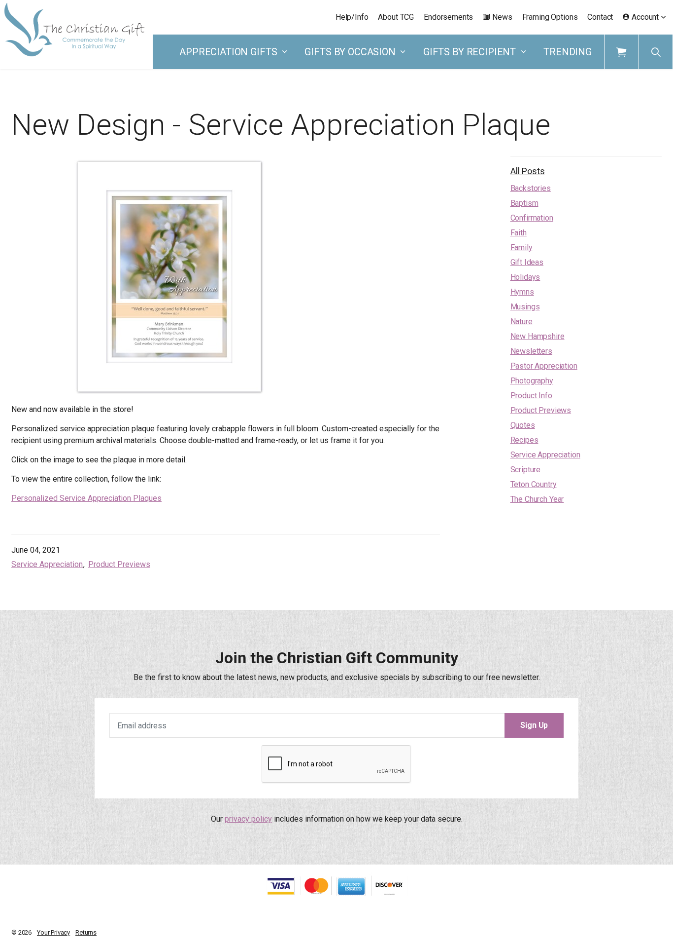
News (502, 17)
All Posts (527, 171)
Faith (518, 232)
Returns (86, 932)
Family (521, 247)
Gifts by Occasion (349, 52)
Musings (525, 306)
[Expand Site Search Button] (656, 52)
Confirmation (531, 218)
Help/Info (352, 17)
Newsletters (531, 351)
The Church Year (537, 499)
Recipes (524, 440)
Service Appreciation (47, 564)
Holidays (525, 277)
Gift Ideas (527, 262)
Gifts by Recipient (469, 52)
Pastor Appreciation (543, 366)
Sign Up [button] (534, 725)
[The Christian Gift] (74, 29)
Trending (567, 52)
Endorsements (448, 17)
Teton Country (533, 484)
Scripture (525, 469)
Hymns (522, 292)
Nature (521, 321)
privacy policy (248, 819)
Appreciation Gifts (228, 52)
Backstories (530, 188)
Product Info (531, 395)
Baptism (524, 203)
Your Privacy (53, 932)
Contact (600, 17)
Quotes (522, 425)
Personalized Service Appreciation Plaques (86, 498)
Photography (531, 380)
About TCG (396, 17)
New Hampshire (537, 336)
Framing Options (550, 17)
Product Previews (119, 564)
